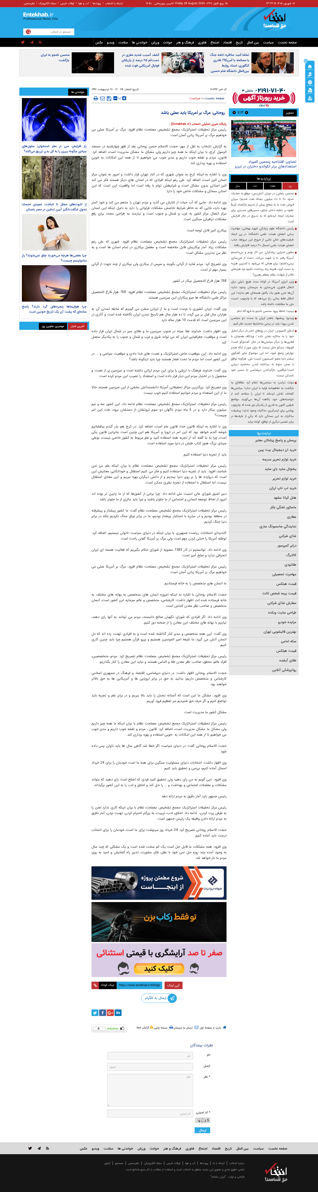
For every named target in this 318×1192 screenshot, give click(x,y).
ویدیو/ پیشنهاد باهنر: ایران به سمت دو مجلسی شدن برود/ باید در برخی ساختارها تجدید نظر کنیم (262, 321)
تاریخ (239, 42)
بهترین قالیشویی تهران (280, 632)
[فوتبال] (309, 81)
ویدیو (110, 42)
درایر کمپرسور (286, 545)
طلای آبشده (287, 660)
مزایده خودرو (287, 622)
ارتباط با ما (219, 1163)
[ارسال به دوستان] (102, 98)
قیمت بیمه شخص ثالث (279, 593)
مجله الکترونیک (47, 3)
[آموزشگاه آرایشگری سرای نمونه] (159, 960)
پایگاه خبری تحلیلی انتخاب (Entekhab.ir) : (198, 124)
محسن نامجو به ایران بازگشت (55, 57)
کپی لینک (173, 985)
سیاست (268, 42)
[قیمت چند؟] (309, 74)
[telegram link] (39, 1148)
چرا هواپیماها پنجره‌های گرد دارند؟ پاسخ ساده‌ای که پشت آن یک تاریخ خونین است (54, 309)
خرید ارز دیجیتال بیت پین (277, 450)
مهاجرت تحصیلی (284, 574)
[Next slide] (234, 112)
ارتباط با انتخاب (114, 3)
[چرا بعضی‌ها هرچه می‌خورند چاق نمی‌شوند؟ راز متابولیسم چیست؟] (54, 232)
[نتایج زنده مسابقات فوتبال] (309, 97)
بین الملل (253, 42)
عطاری (291, 517)
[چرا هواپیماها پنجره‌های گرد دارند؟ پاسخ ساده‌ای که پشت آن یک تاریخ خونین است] (54, 283)
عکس (99, 42)
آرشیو (107, 1163)
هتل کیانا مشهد (285, 498)
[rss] (40, 42)
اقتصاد (227, 42)
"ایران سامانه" (218, 1176)
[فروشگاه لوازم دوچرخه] (159, 922)
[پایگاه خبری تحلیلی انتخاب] (278, 21)
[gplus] (110, 1012)
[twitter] (23, 42)
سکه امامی (288, 641)
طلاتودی (290, 565)
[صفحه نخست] (309, 66)
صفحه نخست (287, 42)
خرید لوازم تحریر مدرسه (279, 459)
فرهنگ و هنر (185, 42)
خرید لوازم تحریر (284, 478)
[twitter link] (30, 1148)
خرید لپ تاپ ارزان (282, 488)
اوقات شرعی (67, 3)
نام (208, 1054)
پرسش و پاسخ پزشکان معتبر (275, 440)
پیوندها (97, 3)
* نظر (207, 1076)
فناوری (202, 42)
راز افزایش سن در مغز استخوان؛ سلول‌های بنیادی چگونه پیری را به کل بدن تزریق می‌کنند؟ (54, 149)
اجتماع (214, 42)
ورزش (155, 42)
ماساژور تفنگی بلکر (283, 507)
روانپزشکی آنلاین (284, 670)
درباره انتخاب (236, 1163)
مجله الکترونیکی (153, 1163)
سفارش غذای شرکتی (281, 603)
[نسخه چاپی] (96, 98)
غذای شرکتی (287, 536)
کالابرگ (291, 555)
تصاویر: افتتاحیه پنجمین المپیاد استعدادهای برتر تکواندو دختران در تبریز (265, 164)
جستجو (119, 1163)
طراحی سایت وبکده (282, 612)
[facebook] (102, 1012)
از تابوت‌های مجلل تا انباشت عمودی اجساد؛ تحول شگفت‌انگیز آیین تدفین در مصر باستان (54, 207)
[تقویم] (309, 89)
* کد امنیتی (203, 1112)
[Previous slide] (246, 112)
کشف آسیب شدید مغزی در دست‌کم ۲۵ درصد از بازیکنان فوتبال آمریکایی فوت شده (140, 60)
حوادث (167, 42)
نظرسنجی (29, 3)
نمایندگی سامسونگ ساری (277, 526)
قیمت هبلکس (286, 584)
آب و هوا (83, 3)
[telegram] (32, 42)
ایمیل (206, 1065)
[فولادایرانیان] (159, 883)
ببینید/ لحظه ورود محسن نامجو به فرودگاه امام (265, 311)
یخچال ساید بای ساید (280, 469)
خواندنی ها (139, 42)
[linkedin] (118, 1012)
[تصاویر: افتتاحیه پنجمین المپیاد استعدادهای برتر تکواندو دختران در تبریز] (263, 138)
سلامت (123, 42)
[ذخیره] (109, 98)
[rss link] (47, 1148)
